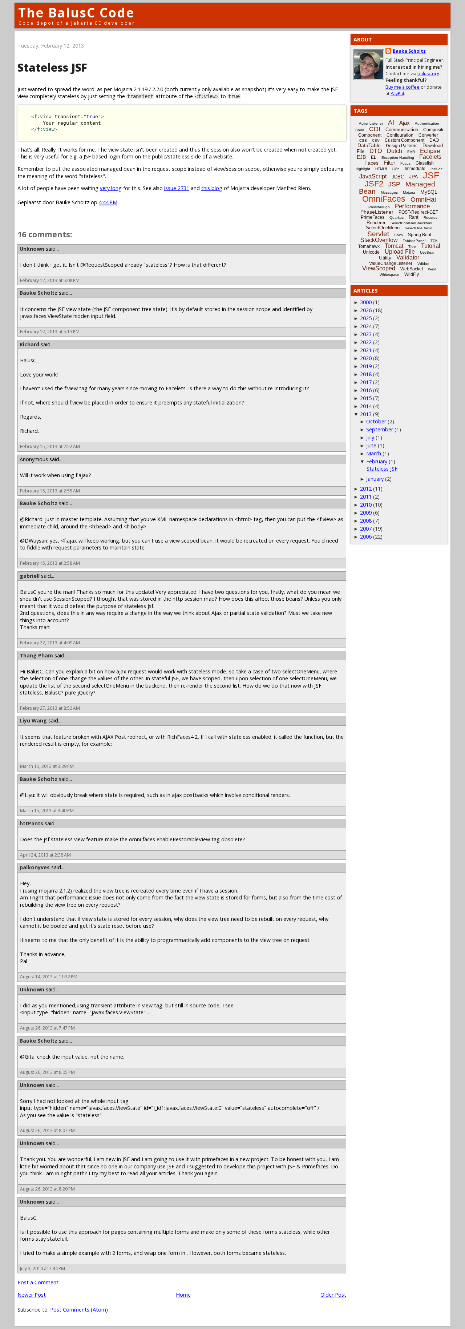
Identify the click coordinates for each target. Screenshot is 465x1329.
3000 (366, 302)
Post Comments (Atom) (79, 1309)
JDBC (398, 177)
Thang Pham (36, 655)
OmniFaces (383, 199)
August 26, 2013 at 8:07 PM (47, 1130)
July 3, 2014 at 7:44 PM (42, 1268)
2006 (366, 536)
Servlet (378, 234)
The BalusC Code (76, 12)
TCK (434, 241)
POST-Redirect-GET (418, 212)
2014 (366, 406)
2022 (366, 342)
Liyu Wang (33, 720)
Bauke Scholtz (38, 292)
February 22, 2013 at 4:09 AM (50, 643)
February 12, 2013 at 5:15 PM (50, 332)
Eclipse (430, 151)
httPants (31, 823)
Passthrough (379, 207)
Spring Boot (419, 234)
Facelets (430, 157)
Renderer (376, 222)
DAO (434, 140)
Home (183, 1294)
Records (430, 218)
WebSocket (411, 268)
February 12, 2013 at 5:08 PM (50, 280)
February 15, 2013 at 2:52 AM (50, 446)
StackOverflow (379, 240)
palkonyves (35, 867)
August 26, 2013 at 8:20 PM (47, 1189)
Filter (389, 163)
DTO (375, 151)
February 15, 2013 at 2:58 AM (50, 563)
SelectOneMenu (383, 227)
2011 (366, 496)
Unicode (371, 252)
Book (359, 130)
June (371, 445)
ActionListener (371, 123)
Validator (407, 257)
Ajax (404, 123)
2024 (366, 326)
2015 (366, 398)
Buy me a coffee (402, 87)
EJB (361, 157)
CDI (374, 129)
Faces (371, 163)
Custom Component (404, 140)
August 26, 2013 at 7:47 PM (47, 1028)
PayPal (397, 93)
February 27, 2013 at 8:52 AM (50, 708)
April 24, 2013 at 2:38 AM (45, 855)
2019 (366, 366)
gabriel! (30, 575)
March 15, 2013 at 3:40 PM (47, 811)
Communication (401, 129)
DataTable (369, 145)
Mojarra (409, 192)
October (376, 421)
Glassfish (425, 163)
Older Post (333, 1294)
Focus (405, 163)
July (370, 437)
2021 (366, 350)
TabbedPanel (414, 241)
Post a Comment (37, 1282)
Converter (428, 135)
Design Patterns (401, 145)
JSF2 (374, 183)
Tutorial (430, 246)
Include (436, 169)
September (379, 429)
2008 (366, 520)
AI (391, 122)
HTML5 (381, 169)
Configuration (400, 135)
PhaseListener (376, 212)
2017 (366, 382)
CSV (376, 140)
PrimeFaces (372, 217)
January (375, 478)
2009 (366, 512)
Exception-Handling (397, 158)
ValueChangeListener (390, 263)
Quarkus (396, 218)
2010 (366, 504)
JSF (431, 175)
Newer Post (31, 1294)
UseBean (428, 252)
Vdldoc (423, 264)
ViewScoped (378, 268)
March (373, 453)
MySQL (428, 192)
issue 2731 (176, 188)
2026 (366, 310)
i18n (396, 169)
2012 (366, 488)
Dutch (394, 151)
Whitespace (389, 275)
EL (373, 157)
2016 (366, 390)
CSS (363, 140)
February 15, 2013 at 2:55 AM (50, 491)
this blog (211, 188)
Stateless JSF (382, 468)
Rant (413, 217)
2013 (366, 414)
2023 (366, 334)
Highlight (363, 169)
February (376, 461)
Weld (432, 269)
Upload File (400, 252)
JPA (413, 177)
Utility (385, 258)
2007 (366, 528)
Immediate (415, 168)
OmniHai (423, 199)
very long (111, 188)
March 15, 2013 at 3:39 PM (47, 766)
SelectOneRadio (418, 228)
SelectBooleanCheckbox (411, 223)
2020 (366, 358)
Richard (29, 344)
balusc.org (428, 74)
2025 (366, 318)
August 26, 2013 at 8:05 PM (47, 1072)
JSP (394, 184)
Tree (412, 247)
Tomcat (394, 246)
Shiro (398, 235)
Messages (389, 192)
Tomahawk (369, 246)
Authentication (427, 123)
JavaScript (373, 176)
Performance (412, 206)
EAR (411, 152)
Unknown (32, 248)
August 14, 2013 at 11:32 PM (48, 977)
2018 (366, 374)
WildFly (411, 274)
